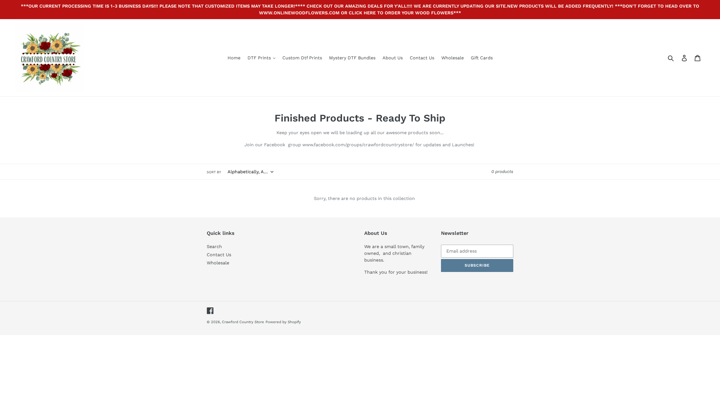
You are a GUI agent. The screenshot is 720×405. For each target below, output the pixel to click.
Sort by (214, 172)
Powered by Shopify (283, 322)
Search (214, 246)
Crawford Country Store (243, 322)
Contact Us (219, 254)
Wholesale (218, 263)
